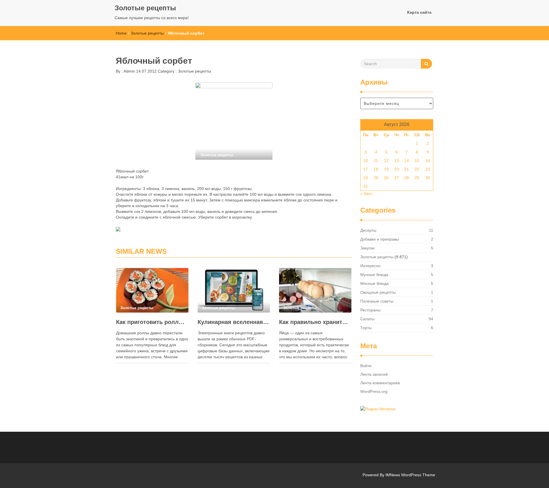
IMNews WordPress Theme (410, 475)
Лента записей (374, 374)
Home (121, 33)
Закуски (367, 248)
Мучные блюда (374, 274)
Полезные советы (376, 301)
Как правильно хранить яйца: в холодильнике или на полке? (315, 322)
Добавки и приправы (379, 239)
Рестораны (370, 310)
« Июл (366, 193)
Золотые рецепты (145, 8)
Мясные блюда (374, 283)
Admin (129, 71)
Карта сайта (419, 12)
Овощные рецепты (378, 292)
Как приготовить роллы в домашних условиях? (152, 322)
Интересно (370, 265)
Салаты (367, 319)
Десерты (368, 230)
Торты (366, 327)
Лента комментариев (380, 383)
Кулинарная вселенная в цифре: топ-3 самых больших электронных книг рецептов (234, 322)
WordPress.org (373, 391)
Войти (365, 365)
